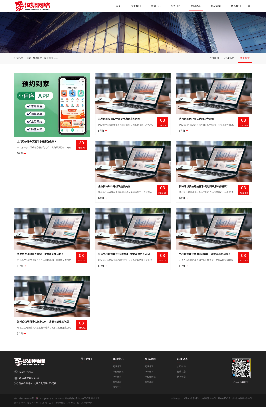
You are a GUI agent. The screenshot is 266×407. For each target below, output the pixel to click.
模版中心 (117, 387)
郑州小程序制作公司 (242, 398)
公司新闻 (214, 58)
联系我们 (236, 6)
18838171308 (26, 372)
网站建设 (117, 366)
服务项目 (176, 6)
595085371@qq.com (29, 378)
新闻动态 (196, 6)
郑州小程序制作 (191, 398)
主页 (29, 58)
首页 (118, 6)
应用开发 (117, 381)
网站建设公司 (224, 398)
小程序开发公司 (208, 398)
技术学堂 (48, 58)
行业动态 (229, 58)
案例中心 (156, 6)
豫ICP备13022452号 (24, 398)
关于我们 (136, 6)
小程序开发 (118, 371)
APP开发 (117, 376)
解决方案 (216, 6)
